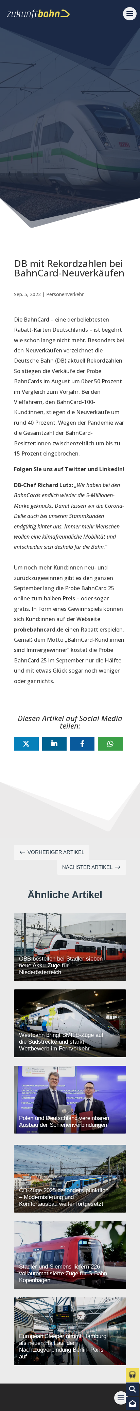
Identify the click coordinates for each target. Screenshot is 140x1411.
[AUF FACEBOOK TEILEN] (82, 744)
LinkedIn (111, 469)
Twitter (75, 469)
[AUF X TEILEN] (26, 744)
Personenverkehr (65, 294)
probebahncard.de (39, 629)
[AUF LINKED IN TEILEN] (54, 744)
